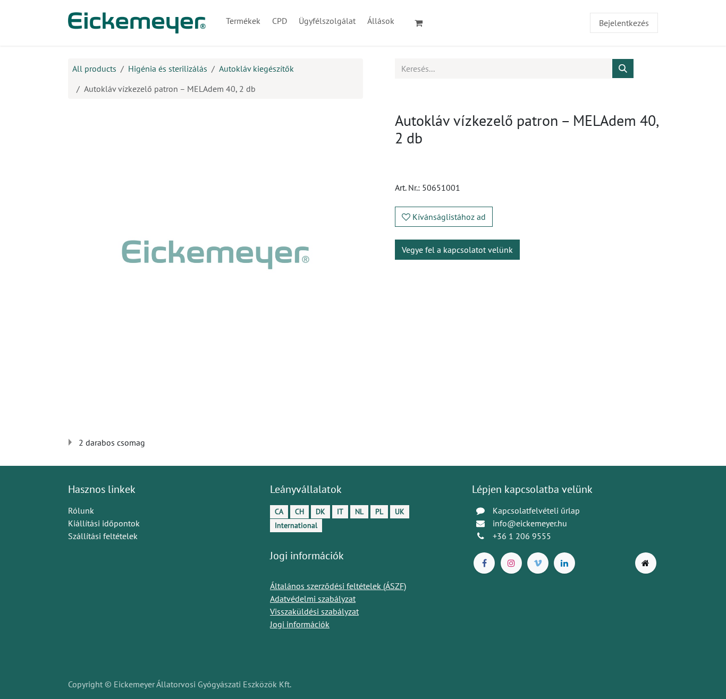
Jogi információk (300, 624)
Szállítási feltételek (103, 536)
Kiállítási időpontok (104, 523)
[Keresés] (623, 68)
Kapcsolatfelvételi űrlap (536, 510)
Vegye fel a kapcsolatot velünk (457, 249)
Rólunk (81, 510)
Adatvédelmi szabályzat (313, 598)
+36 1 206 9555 (522, 536)
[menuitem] (243, 20)
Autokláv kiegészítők (256, 68)
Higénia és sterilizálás (167, 68)
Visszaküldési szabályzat (314, 611)
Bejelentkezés (624, 23)
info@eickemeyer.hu (530, 523)
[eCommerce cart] (423, 23)
